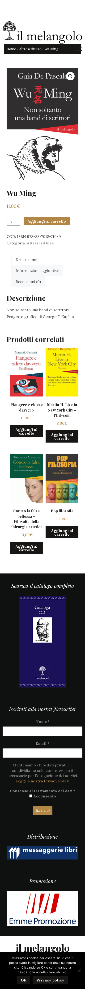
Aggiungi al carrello (46, 221)
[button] (70, 76)
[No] (79, 970)
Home (11, 49)
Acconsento (44, 796)
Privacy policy (50, 980)
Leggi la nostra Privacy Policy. (42, 781)
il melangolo (43, 948)
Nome (43, 721)
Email (42, 743)
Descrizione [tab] (26, 259)
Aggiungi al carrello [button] (26, 431)
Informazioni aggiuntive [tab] (37, 270)
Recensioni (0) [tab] (28, 281)
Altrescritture (30, 49)
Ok (23, 980)
